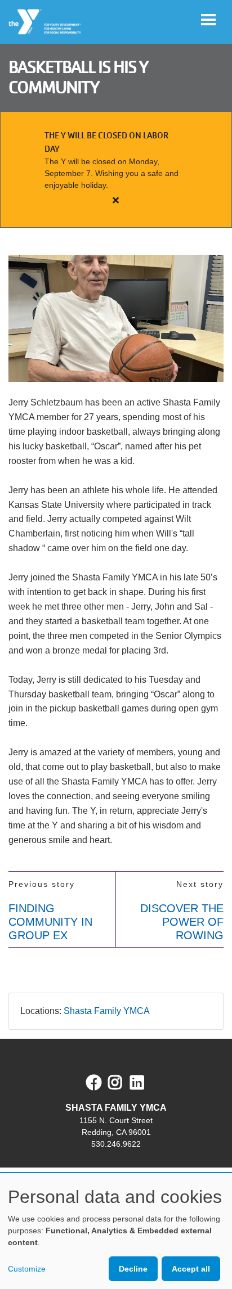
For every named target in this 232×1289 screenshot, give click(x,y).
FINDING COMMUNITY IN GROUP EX (50, 921)
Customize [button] (27, 1268)
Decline (133, 1268)
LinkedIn (145, 1082)
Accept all (191, 1268)
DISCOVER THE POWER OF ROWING (182, 921)
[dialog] (116, 1231)
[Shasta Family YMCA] (45, 22)
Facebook (94, 1082)
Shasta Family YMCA (107, 1011)
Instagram (123, 1082)
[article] (116, 169)
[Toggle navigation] (208, 19)
